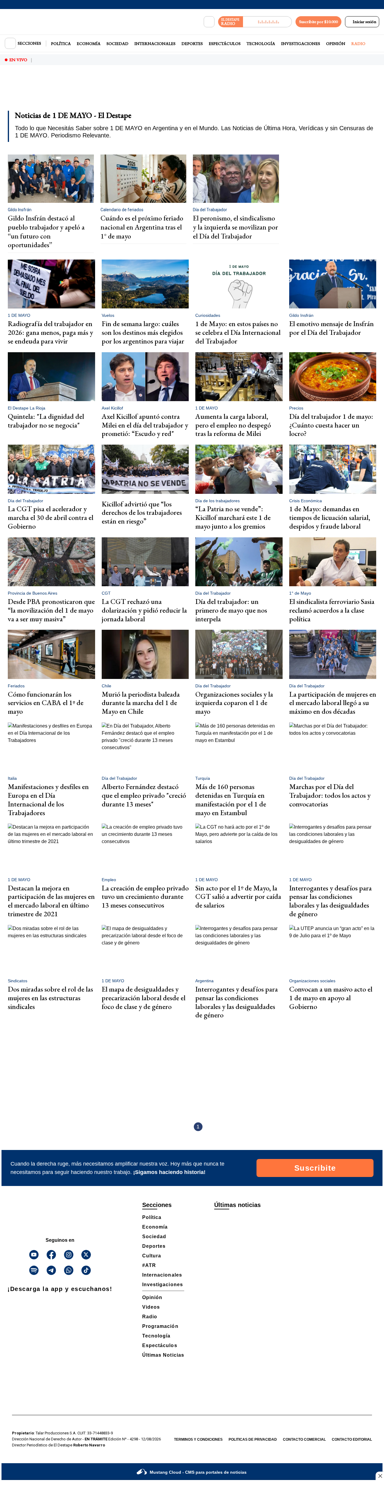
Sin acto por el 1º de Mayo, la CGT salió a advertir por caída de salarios (238, 896)
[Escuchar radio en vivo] (267, 21)
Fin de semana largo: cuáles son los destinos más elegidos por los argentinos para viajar (143, 332)
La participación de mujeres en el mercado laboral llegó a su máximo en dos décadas (332, 702)
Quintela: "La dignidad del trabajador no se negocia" (46, 421)
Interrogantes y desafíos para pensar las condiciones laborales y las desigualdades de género (330, 900)
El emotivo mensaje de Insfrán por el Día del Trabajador (331, 328)
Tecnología (261, 43)
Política (61, 43)
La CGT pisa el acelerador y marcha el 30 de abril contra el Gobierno (50, 517)
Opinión (335, 43)
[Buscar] (209, 22)
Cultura (151, 1255)
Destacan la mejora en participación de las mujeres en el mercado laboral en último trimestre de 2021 (51, 900)
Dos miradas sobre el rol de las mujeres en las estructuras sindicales (50, 997)
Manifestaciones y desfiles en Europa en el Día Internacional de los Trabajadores (48, 799)
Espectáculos (225, 43)
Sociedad (117, 43)
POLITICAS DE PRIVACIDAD (253, 1439)
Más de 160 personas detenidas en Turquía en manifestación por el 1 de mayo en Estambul (230, 799)
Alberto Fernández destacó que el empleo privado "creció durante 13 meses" (144, 795)
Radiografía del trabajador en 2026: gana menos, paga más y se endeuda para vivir (50, 332)
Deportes (192, 43)
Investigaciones (300, 43)
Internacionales (155, 43)
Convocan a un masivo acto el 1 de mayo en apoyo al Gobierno (330, 997)
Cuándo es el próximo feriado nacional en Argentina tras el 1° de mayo (141, 227)
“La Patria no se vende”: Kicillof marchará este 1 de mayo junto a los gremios (233, 517)
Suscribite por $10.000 (318, 21)
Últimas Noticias (163, 1355)
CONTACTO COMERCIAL (304, 1439)
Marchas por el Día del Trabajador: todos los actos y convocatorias (329, 795)
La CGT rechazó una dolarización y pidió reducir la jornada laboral (144, 610)
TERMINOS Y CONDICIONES (198, 1439)
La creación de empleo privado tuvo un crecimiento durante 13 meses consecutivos (145, 896)
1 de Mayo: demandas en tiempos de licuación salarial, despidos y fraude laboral (329, 517)
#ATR (149, 1265)
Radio (358, 43)
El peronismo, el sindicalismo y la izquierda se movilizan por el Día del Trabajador (235, 227)
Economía (88, 43)
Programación (160, 1326)
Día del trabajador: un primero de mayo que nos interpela (231, 610)
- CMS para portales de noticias (198, 1472)
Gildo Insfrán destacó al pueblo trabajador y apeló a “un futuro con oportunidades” (46, 231)
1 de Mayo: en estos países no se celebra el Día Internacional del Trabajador (237, 332)
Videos (151, 1307)
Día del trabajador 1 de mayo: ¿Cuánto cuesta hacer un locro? (331, 425)
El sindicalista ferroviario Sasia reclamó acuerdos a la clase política (331, 610)
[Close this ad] (380, 1476)
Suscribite (315, 1167)
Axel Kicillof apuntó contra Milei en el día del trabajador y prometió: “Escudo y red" (145, 425)
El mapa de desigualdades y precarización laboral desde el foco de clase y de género (143, 997)
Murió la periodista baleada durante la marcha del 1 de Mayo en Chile (141, 702)
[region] (192, 91)
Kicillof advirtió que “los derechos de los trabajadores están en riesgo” (142, 512)
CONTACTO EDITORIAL (352, 1439)
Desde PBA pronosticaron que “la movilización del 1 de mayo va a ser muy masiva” (51, 610)
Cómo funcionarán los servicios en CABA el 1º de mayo (45, 702)
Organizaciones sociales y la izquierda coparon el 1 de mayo (234, 702)
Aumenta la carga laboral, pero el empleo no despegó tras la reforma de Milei (233, 425)
